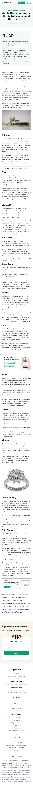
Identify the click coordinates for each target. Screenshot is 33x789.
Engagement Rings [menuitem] (16, 701)
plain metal (7, 555)
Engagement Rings (16, 10)
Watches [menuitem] (16, 706)
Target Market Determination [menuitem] (17, 748)
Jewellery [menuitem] (16, 703)
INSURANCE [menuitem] (16, 697)
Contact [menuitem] (16, 728)
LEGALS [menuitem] (16, 734)
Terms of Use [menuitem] (16, 737)
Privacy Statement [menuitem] (16, 740)
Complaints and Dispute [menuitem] (16, 742)
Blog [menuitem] (16, 725)
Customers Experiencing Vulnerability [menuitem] (16, 745)
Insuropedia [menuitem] (16, 720)
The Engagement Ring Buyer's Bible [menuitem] (16, 718)
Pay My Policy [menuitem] (16, 711)
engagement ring (6, 571)
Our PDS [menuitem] (16, 750)
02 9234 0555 (10, 684)
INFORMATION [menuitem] (16, 715)
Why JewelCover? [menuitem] (16, 723)
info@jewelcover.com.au (21, 684)
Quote (21, 3)
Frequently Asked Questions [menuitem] (17, 730)
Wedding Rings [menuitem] (16, 708)
